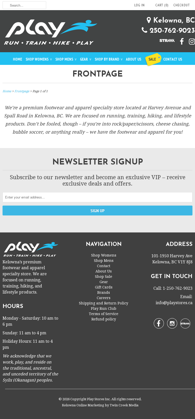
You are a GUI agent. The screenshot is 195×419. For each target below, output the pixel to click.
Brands (103, 292)
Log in (139, 5)
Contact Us (172, 59)
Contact (103, 266)
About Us (133, 59)
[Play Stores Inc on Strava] (164, 40)
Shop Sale (103, 277)
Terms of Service (103, 314)
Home (17, 59)
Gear (85, 59)
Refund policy (103, 319)
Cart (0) (161, 5)
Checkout (181, 5)
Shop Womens (39, 59)
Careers (103, 298)
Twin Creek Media (124, 405)
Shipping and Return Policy (103, 303)
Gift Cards (103, 287)
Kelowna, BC (173, 20)
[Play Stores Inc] (97, 33)
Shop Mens (65, 59)
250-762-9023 (171, 30)
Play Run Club (103, 308)
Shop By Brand (108, 59)
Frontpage (97, 74)
